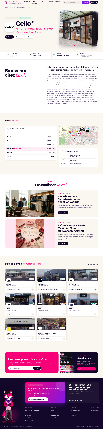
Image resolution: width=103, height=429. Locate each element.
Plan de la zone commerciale (32, 410)
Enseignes (27, 1)
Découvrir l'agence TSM (75, 400)
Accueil (6, 7)
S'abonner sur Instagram (85, 368)
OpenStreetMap (94, 144)
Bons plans (43, 2)
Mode (52, 410)
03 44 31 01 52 (37, 55)
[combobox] (71, 2)
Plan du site (73, 415)
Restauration (54, 413)
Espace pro (85, 2)
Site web (30, 36)
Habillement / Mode (20, 7)
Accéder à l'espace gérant (36, 399)
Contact (94, 2)
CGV (87, 426)
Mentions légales (80, 426)
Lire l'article (63, 212)
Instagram (95, 410)
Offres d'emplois (34, 2)
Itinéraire (20, 36)
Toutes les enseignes (30, 413)
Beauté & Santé (55, 415)
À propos (96, 426)
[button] (78, 130)
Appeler (10, 36)
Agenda (51, 1)
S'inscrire (37, 368)
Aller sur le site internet (62, 55)
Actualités (57, 1)
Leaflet (87, 144)
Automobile (54, 417)
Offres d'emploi (29, 420)
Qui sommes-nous (75, 410)
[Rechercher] (79, 2)
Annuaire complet (92, 264)
